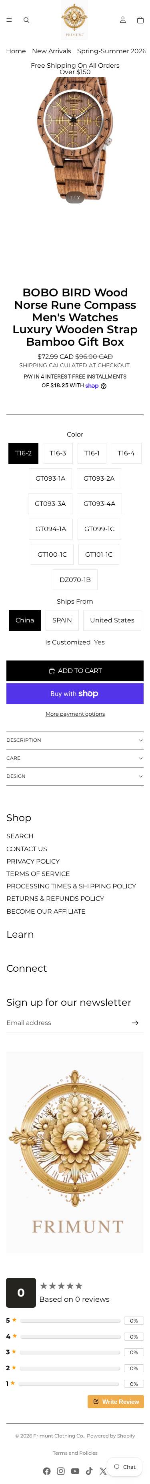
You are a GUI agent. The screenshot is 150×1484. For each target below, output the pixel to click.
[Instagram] (61, 1471)
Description (23, 740)
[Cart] (140, 20)
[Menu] (9, 20)
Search (20, 836)
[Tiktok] (89, 1471)
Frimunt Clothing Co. (58, 1436)
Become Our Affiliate (46, 911)
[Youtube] (75, 1471)
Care (13, 758)
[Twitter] (103, 1471)
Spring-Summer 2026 (111, 51)
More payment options (75, 714)
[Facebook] (47, 1471)
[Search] (26, 20)
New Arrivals (51, 51)
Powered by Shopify (111, 1436)
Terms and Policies (75, 1453)
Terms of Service (38, 874)
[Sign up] (135, 1023)
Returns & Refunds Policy (55, 898)
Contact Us (26, 849)
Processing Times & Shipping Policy (71, 886)
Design (16, 776)
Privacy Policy (33, 861)
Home (16, 51)
